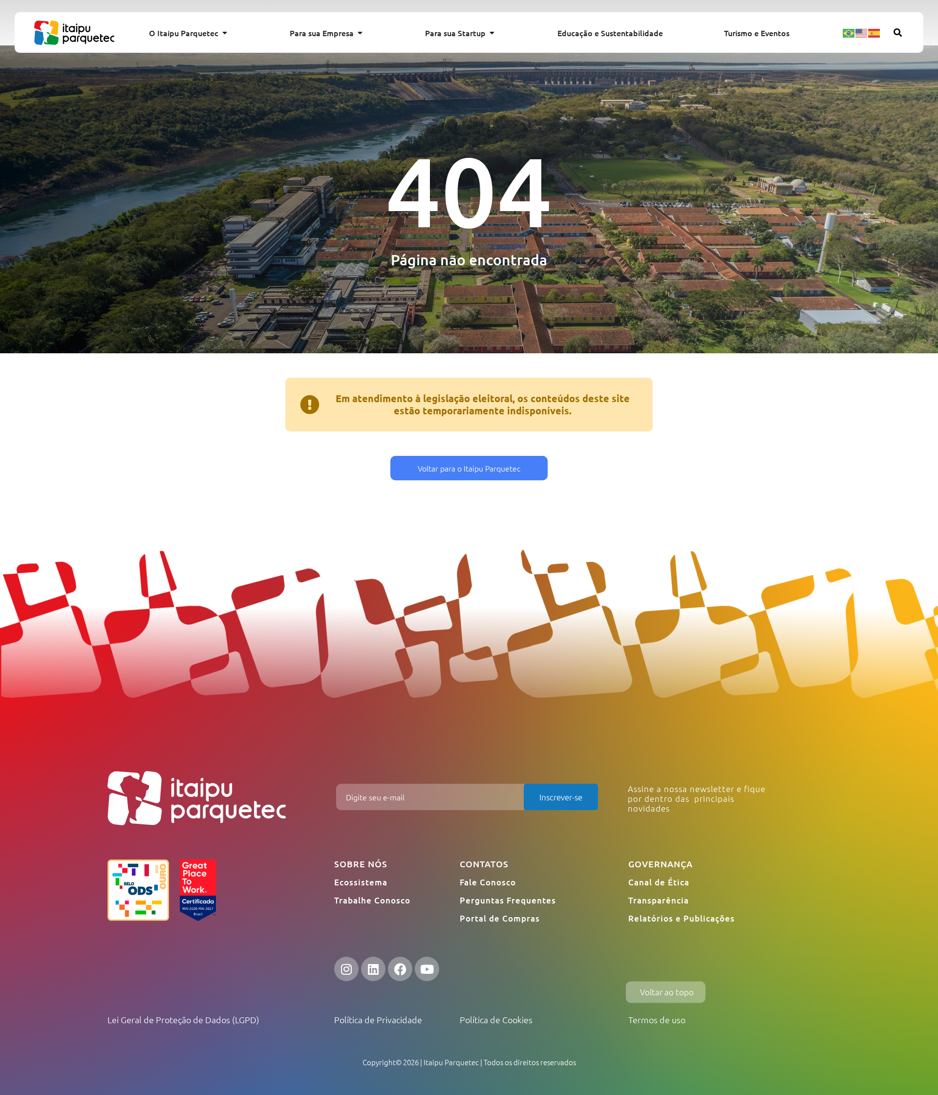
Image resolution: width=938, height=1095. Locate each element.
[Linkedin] (373, 969)
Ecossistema (360, 882)
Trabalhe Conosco (372, 900)
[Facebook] (400, 969)
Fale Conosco (488, 882)
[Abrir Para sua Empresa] (360, 33)
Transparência (658, 900)
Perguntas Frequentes (508, 900)
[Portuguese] (849, 32)
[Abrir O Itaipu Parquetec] (225, 33)
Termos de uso (656, 1019)
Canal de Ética (658, 882)
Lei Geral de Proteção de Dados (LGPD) (183, 1019)
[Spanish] (874, 32)
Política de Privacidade (378, 1019)
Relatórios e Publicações (681, 918)
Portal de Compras (500, 918)
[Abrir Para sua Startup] (492, 33)
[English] (861, 32)
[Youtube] (427, 969)
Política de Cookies (496, 1019)
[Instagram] (346, 969)
